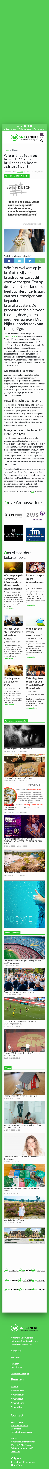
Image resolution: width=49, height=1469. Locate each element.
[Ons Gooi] (24, 1270)
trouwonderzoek (11, 336)
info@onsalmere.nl (19, 1425)
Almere (14, 1386)
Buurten (17, 1379)
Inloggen (15, 1363)
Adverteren (39, 129)
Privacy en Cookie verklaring (24, 1341)
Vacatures (15, 1357)
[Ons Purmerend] (38, 1289)
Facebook (17, 1462)
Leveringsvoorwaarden (21, 1344)
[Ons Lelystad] (38, 1270)
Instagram (30, 1462)
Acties (8, 176)
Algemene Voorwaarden (22, 1337)
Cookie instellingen (20, 1373)
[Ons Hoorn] (24, 1280)
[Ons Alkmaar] (11, 1289)
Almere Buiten (17, 1390)
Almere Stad (16, 1407)
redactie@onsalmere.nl (21, 1432)
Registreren (16, 1367)
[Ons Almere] (11, 1270)
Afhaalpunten (25, 129)
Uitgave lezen (10, 129)
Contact (17, 1415)
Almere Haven (17, 1394)
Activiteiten (21, 176)
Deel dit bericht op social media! (17, 256)
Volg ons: (16, 1458)
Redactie (20, 172)
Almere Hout (17, 1398)
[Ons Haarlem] (24, 1289)
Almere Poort (17, 1402)
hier (32, 491)
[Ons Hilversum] (38, 1280)
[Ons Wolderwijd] (11, 1280)
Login (19, 126)
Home (6, 150)
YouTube (18, 1465)
